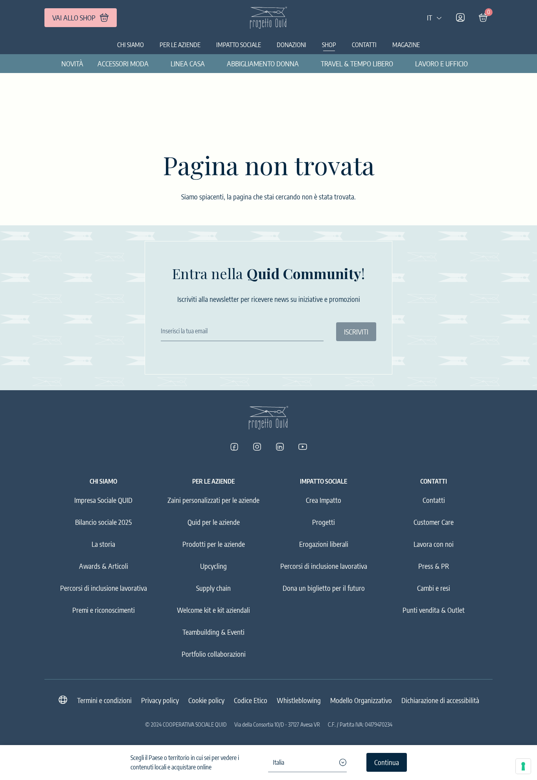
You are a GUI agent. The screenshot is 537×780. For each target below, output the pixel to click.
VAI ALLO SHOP (74, 17)
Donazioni (291, 45)
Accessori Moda (123, 63)
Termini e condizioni (104, 700)
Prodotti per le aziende (213, 543)
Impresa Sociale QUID (103, 499)
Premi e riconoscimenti (103, 609)
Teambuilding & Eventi (213, 631)
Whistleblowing (299, 700)
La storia (103, 543)
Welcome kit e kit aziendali (213, 609)
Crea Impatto (323, 499)
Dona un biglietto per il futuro (324, 587)
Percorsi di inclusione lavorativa (103, 587)
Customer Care (434, 521)
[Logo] (268, 17)
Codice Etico (250, 700)
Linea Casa (188, 63)
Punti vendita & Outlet (434, 609)
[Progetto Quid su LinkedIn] (279, 446)
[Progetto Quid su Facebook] (234, 446)
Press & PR (433, 565)
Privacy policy (160, 700)
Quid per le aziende (214, 521)
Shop (329, 45)
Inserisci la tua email (184, 331)
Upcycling (213, 565)
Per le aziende (180, 45)
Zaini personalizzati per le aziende (213, 499)
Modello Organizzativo (361, 700)
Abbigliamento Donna (263, 63)
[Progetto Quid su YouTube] (302, 446)
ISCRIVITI (356, 331)
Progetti (323, 521)
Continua (386, 762)
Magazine (406, 45)
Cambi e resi (433, 587)
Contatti (364, 45)
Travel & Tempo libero (357, 63)
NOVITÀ (72, 63)
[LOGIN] (460, 17)
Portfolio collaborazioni (214, 653)
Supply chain (213, 587)
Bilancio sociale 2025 (103, 521)
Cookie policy (206, 700)
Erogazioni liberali (323, 543)
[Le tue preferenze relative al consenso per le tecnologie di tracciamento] (523, 766)
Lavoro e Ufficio (441, 63)
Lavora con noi (434, 543)
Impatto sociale (238, 45)
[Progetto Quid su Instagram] (257, 446)
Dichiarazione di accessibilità (440, 700)
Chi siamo (130, 45)
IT (429, 17)
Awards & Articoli (103, 565)
